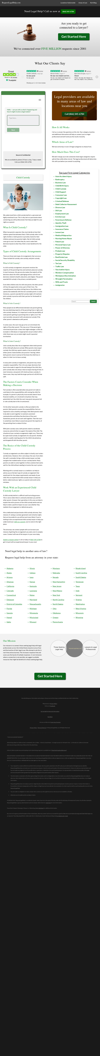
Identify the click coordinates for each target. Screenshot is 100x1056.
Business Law (60, 183)
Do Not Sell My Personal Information (50, 711)
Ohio (54, 608)
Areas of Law (83, 3)
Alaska (9, 573)
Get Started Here (73, 36)
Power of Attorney (62, 248)
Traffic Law (59, 266)
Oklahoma (57, 613)
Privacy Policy (53, 703)
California (10, 586)
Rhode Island (81, 568)
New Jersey (57, 586)
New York (56, 595)
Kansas (32, 582)
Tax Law (58, 263)
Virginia (79, 600)
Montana (56, 568)
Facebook (52, 706)
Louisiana (33, 591)
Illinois (32, 568)
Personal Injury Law (63, 245)
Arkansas (10, 582)
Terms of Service (42, 727)
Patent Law (59, 242)
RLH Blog (93, 3)
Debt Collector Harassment (66, 204)
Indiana (32, 573)
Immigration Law (61, 226)
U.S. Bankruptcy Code (62, 816)
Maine (32, 595)
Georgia (10, 613)
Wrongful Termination (64, 279)
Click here (48, 802)
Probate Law (60, 251)
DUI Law (58, 210)
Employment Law (62, 214)
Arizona (9, 577)
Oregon (55, 617)
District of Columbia (14, 604)
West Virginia (81, 608)
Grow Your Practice (55, 722)
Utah (77, 591)
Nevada (55, 577)
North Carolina (58, 600)
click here (41, 808)
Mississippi (34, 617)
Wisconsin (80, 613)
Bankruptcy (60, 179)
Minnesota (34, 613)
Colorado (10, 591)
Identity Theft (60, 223)
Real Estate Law (61, 257)
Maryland (33, 600)
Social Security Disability (65, 260)
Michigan (33, 608)
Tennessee (79, 582)
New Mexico (57, 591)
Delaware (10, 600)
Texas (78, 586)
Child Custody (60, 189)
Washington (80, 604)
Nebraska (56, 573)
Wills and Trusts (61, 282)
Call (74, 114)
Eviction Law (60, 217)
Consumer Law (61, 195)
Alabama (10, 568)
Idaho (9, 622)
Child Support (60, 192)
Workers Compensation (64, 273)
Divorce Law (60, 207)
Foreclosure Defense (63, 220)
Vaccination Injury (62, 269)
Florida (9, 608)
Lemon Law (59, 232)
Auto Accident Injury (63, 176)
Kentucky (33, 586)
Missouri (33, 622)
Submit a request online (10, 540)
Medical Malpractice (63, 235)
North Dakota (58, 604)
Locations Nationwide (68, 3)
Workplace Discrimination (65, 276)
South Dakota (81, 577)
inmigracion (60, 285)
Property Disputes (62, 254)
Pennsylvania (58, 622)
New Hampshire (59, 582)
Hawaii (9, 617)
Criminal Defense (62, 201)
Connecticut (11, 595)
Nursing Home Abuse (63, 238)
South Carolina (81, 573)
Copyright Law (61, 198)
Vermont (79, 595)
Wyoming (79, 617)
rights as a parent (19, 522)
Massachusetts (35, 604)
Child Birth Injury (62, 186)
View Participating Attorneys (59, 750)
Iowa (31, 577)
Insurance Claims (62, 229)
